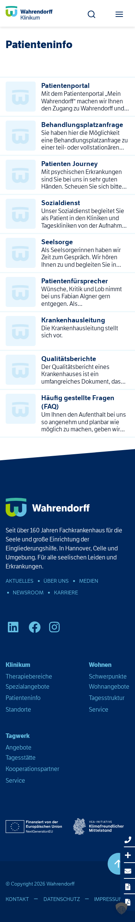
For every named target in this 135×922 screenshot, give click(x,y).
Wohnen (100, 664)
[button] (91, 12)
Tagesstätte (21, 757)
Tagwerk (18, 735)
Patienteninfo (23, 697)
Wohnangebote (109, 686)
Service (98, 709)
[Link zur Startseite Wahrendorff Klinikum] (29, 13)
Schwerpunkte (108, 676)
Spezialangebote (28, 686)
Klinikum (18, 664)
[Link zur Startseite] (48, 507)
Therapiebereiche (29, 676)
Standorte (18, 709)
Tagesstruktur (106, 697)
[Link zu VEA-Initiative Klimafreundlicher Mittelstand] (98, 826)
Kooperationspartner (32, 768)
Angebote (19, 747)
